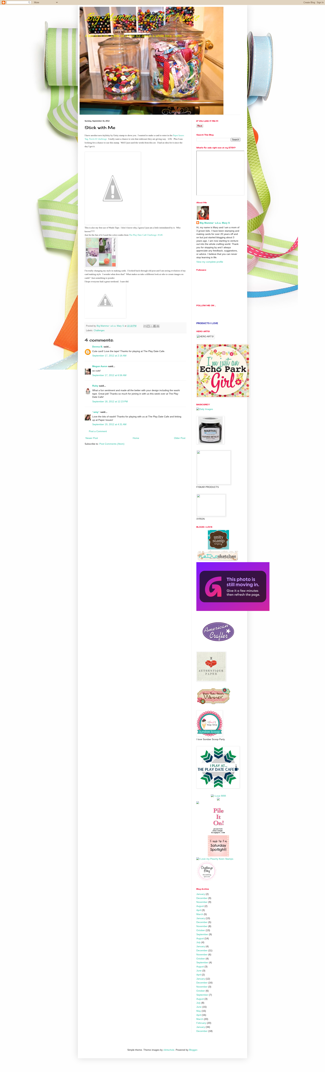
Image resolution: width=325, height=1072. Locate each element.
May (198, 1011)
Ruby (95, 385)
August (200, 906)
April (198, 910)
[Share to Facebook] (154, 326)
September (202, 934)
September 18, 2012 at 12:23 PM (110, 401)
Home (136, 438)
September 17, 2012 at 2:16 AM (109, 355)
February (201, 1023)
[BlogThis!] (148, 326)
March (199, 914)
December (202, 898)
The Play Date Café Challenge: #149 (145, 235)
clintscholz (168, 1049)
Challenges (99, 330)
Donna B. (97, 346)
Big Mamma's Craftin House (141, 18)
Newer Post (91, 438)
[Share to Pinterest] (158, 326)
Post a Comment (98, 431)
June (199, 970)
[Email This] (145, 326)
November (202, 902)
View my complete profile (209, 261)
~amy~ (96, 412)
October (200, 930)
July (198, 942)
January (200, 894)
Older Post (179, 438)
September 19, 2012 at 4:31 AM (109, 424)
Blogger (193, 1049)
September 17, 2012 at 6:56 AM (109, 375)
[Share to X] (151, 326)
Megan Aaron (99, 366)
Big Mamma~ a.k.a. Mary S (215, 222)
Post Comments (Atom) (111, 443)
